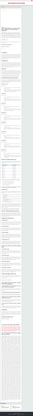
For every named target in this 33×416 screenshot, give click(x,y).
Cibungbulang (5, 327)
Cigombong (8, 327)
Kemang (2, 329)
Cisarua (19, 327)
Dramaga (8, 328)
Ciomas (17, 327)
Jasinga (17, 328)
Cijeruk (13, 327)
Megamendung (16, 329)
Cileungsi (15, 327)
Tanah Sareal (3, 326)
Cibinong (2, 327)
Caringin (14, 326)
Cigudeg (11, 327)
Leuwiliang (9, 329)
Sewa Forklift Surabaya (5, 407)
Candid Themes (23, 414)
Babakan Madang (7, 326)
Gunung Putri (10, 328)
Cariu (15, 326)
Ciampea (18, 326)
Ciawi (19, 326)
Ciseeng (2, 328)
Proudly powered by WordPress (12, 414)
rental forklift (12, 35)
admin (6, 408)
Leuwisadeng (12, 329)
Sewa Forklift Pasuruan (16, 407)
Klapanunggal (5, 329)
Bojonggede (11, 326)
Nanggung (19, 329)
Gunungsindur (14, 328)
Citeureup (5, 328)
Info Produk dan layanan (16, 3)
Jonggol (19, 328)
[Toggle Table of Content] (6, 39)
